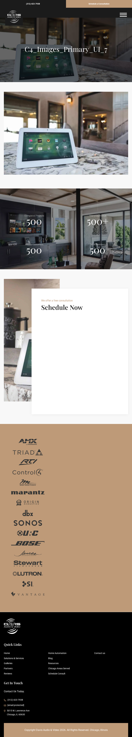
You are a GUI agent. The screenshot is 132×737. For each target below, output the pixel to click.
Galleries (8, 663)
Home (7, 653)
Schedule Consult (56, 673)
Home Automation (57, 653)
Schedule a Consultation (99, 4)
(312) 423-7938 (33, 4)
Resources (53, 663)
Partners (8, 668)
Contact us (99, 653)
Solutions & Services (14, 658)
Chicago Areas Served (59, 668)
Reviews (8, 673)
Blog (50, 658)
